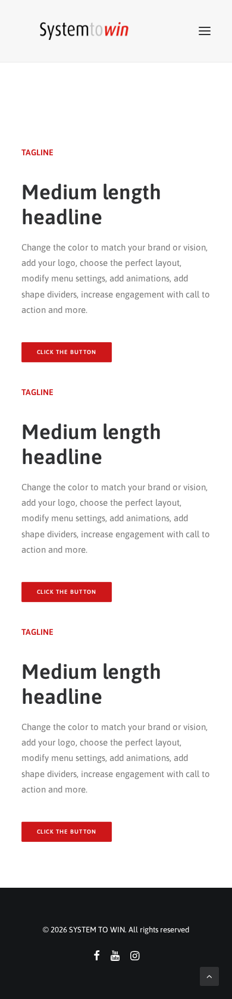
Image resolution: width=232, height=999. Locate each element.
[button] (204, 31)
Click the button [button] (67, 591)
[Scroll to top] (209, 975)
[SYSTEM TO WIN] (84, 31)
